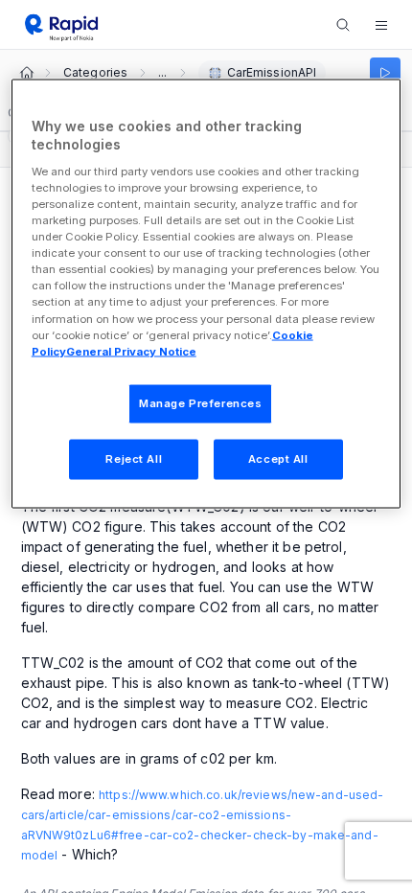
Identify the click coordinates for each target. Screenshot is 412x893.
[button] (381, 25)
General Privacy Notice (131, 350)
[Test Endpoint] (385, 72)
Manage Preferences (200, 402)
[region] (206, 293)
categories (95, 73)
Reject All (133, 458)
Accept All (278, 458)
